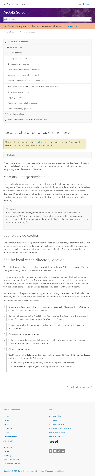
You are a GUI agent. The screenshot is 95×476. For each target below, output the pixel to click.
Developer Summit (11, 463)
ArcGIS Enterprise (56, 424)
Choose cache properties (22, 92)
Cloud (6, 432)
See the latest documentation (39, 145)
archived (40, 142)
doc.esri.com (72, 26)
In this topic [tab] (10, 155)
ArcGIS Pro (53, 420)
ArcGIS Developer (57, 432)
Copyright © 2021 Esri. (12, 471)
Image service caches (20, 64)
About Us (7, 447)
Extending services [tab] (15, 114)
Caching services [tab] (14, 53)
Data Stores (8, 428)
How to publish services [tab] (17, 42)
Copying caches (15, 97)
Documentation (10, 437)
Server (6, 424)
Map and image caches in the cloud (23, 75)
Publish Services (10, 32)
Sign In (88, 4)
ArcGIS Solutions (56, 437)
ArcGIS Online (55, 416)
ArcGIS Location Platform (60, 428)
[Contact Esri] (63, 451)
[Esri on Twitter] (50, 451)
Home (6, 416)
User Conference (11, 459)
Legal (62, 471)
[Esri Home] (53, 442)
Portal (6, 420)
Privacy (41, 471)
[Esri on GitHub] (59, 451)
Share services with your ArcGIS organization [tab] (27, 119)
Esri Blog (7, 455)
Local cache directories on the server (24, 69)
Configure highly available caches (22, 103)
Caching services (27, 32)
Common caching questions (20, 108)
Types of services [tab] (14, 47)
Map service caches (19, 58)
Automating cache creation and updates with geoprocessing (34, 86)
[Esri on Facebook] (55, 451)
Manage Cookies (52, 471)
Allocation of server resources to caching (25, 81)
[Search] (80, 4)
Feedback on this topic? (80, 387)
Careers (7, 451)
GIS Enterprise (16, 4)
